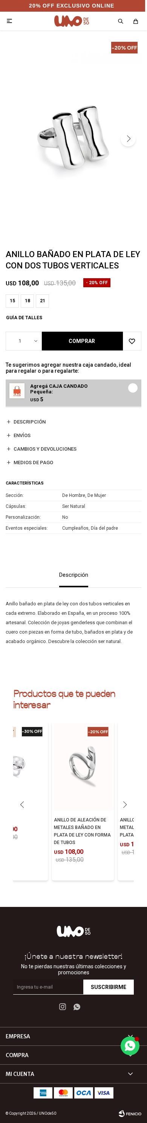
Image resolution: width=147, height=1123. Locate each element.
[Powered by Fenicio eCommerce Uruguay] (130, 1113)
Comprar (82, 341)
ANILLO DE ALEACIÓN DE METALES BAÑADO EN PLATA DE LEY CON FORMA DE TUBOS (82, 831)
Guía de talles (24, 317)
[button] (128, 138)
